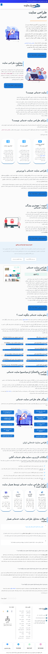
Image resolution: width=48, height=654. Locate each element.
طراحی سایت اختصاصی (29, 43)
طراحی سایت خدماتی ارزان (35, 442)
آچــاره (46, 279)
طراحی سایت (27, 175)
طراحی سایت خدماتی (6, 130)
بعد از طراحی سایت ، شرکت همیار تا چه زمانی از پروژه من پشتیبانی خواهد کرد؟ (27, 542)
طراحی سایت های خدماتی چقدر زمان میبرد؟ (34, 527)
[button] (1, 5)
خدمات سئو (8, 391)
